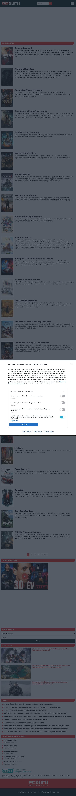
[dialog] (38, 398)
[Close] (72, 364)
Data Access (38, 431)
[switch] (62, 396)
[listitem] (38, 391)
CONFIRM (23, 424)
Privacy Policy (49, 431)
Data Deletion (27, 431)
